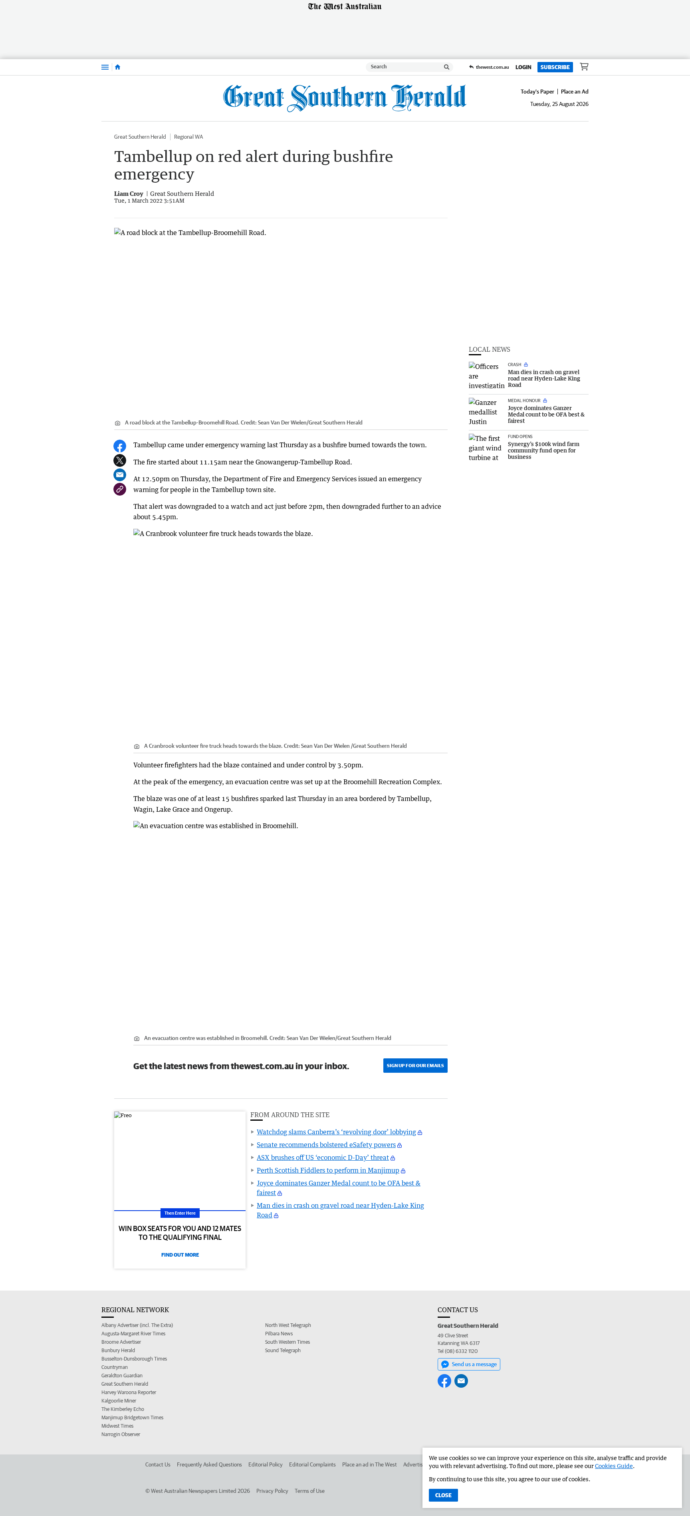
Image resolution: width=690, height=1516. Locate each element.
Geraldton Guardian (122, 1376)
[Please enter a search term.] (447, 67)
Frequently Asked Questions (209, 1464)
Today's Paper (537, 91)
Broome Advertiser (121, 1342)
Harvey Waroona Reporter (128, 1392)
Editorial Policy (265, 1464)
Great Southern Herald (140, 136)
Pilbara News (279, 1334)
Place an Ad (575, 91)
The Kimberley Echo (122, 1409)
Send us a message (474, 1364)
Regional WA (188, 136)
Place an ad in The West (369, 1464)
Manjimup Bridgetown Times (132, 1417)
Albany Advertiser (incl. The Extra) (137, 1325)
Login (523, 67)
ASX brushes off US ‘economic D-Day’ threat (323, 1157)
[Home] (117, 67)
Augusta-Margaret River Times (133, 1334)
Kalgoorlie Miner (118, 1401)
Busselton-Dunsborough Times (134, 1359)
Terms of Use (310, 1491)
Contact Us (158, 1464)
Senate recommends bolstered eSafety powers (326, 1145)
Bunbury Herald (118, 1350)
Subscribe (555, 67)
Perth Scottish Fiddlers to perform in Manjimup (328, 1170)
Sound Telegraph (283, 1350)
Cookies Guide (614, 1465)
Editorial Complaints (312, 1464)
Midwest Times (117, 1426)
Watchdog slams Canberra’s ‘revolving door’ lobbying (336, 1132)
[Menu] (105, 67)
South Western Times (287, 1342)
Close (443, 1495)
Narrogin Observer (120, 1434)
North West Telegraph (288, 1325)
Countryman (114, 1367)
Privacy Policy (272, 1491)
